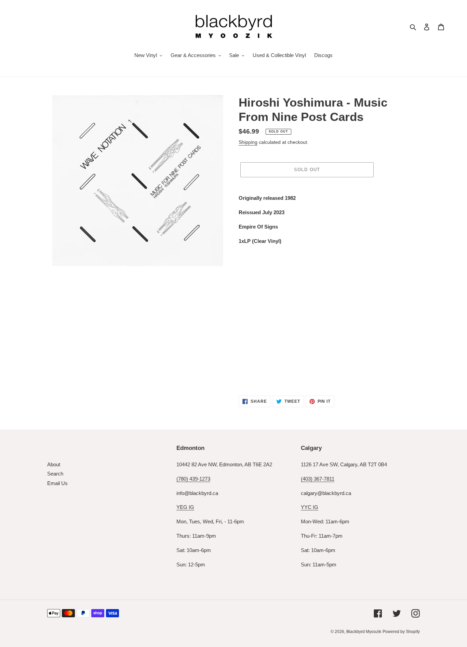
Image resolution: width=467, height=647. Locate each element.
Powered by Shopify (401, 631)
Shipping (248, 142)
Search (55, 474)
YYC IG (309, 507)
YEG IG (185, 507)
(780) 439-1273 (193, 479)
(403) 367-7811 (317, 479)
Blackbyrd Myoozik (363, 631)
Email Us (57, 483)
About (53, 464)
